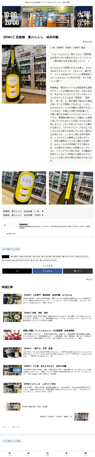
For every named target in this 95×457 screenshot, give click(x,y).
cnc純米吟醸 (47, 256)
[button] (78, 271)
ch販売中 (16, 256)
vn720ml (35, 260)
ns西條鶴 (58, 256)
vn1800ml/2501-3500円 (21, 260)
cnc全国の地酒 (26, 256)
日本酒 (6, 256)
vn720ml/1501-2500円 (49, 260)
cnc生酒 (37, 256)
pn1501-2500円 (69, 256)
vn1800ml (7, 260)
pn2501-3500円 (83, 256)
